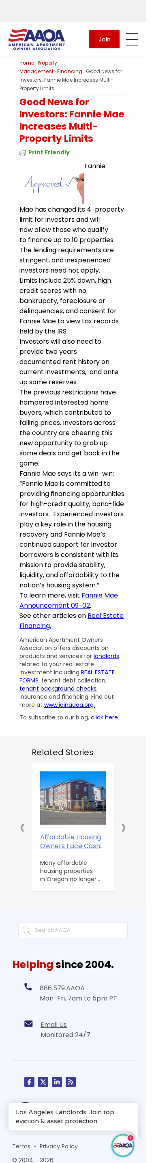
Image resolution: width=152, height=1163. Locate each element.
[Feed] (71, 1082)
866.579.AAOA (62, 988)
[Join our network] (57, 1082)
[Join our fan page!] (29, 1082)
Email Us (54, 1024)
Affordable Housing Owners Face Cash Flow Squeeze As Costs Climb (70, 842)
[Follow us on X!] (43, 1082)
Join (104, 39)
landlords (106, 656)
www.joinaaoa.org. (69, 705)
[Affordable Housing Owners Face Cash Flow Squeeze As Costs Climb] (73, 798)
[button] (22, 827)
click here (104, 717)
